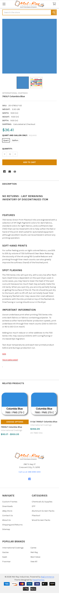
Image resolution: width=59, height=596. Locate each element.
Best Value (35, 557)
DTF (33, 506)
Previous (3, 413)
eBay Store (7, 511)
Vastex (5, 552)
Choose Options (14, 422)
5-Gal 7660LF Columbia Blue (43, 421)
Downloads (7, 506)
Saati (4, 557)
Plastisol (36, 515)
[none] (29, 46)
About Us (6, 520)
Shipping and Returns (12, 524)
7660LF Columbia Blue (11, 427)
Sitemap (6, 529)
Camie (33, 548)
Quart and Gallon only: (19, 135)
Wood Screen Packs (41, 520)
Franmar (6, 561)
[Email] (9, 171)
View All (34, 561)
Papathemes (38, 580)
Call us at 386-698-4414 (30, 472)
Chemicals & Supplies (42, 501)
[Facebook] (4, 171)
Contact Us (7, 515)
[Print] (15, 171)
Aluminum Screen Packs (43, 511)
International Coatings (13, 548)
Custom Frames (9, 501)
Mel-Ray (34, 552)
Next (56, 413)
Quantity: (7, 148)
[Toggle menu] (4, 4)
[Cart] (55, 4)
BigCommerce (47, 577)
